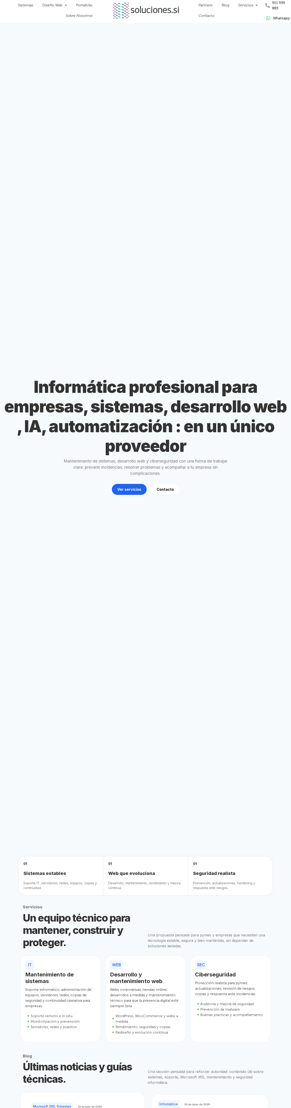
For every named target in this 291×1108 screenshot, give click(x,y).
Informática (168, 1104)
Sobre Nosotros (79, 15)
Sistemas (25, 5)
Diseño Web (52, 5)
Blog (225, 5)
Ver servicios (129, 489)
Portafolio (84, 5)
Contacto (206, 15)
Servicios (245, 5)
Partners (205, 5)
